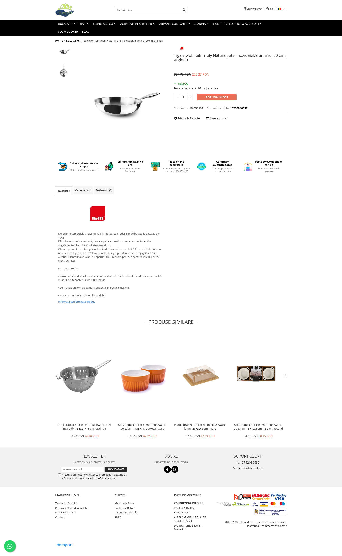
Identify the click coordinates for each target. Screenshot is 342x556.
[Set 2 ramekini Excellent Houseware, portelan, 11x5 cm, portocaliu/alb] (142, 376)
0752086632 (250, 462)
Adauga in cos (217, 97)
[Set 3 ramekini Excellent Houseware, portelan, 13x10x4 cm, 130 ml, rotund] (258, 376)
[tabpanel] (121, 101)
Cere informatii (218, 118)
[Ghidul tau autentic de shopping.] (65, 545)
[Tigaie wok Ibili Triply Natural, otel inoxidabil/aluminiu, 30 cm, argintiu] (121, 101)
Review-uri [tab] (104, 190)
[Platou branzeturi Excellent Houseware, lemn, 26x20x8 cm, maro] (200, 376)
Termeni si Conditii (66, 503)
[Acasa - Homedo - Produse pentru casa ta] (75, 10)
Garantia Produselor (126, 512)
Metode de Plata (124, 503)
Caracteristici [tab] (83, 190)
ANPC (118, 517)
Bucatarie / (73, 40)
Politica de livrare (65, 512)
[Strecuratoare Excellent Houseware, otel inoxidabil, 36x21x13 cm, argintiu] (84, 376)
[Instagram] (174, 469)
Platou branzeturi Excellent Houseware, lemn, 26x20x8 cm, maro (200, 426)
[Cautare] (184, 10)
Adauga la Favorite (188, 118)
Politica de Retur (124, 508)
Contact (60, 517)
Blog (85, 31)
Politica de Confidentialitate (98, 478)
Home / (60, 40)
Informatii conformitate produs (76, 301)
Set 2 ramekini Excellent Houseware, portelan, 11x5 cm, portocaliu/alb (142, 426)
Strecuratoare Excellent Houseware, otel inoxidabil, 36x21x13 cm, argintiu (84, 426)
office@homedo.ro (250, 468)
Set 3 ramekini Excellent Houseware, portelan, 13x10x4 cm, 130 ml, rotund (258, 426)
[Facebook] (167, 469)
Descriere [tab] (64, 191)
